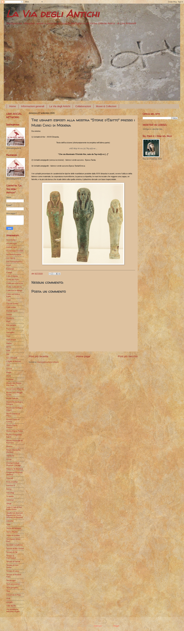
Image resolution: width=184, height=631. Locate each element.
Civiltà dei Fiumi (12, 280)
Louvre (9, 369)
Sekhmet (10, 500)
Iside (8, 351)
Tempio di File (11, 552)
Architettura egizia (13, 254)
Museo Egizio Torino (14, 431)
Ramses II (10, 485)
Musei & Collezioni (106, 106)
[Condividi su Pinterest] (59, 274)
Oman (8, 459)
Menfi (8, 376)
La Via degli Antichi (52, 13)
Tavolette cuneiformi (14, 545)
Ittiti (7, 354)
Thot (8, 591)
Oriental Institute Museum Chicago (13, 464)
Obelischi (10, 456)
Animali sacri (11, 247)
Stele (8, 525)
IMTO (8, 347)
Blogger (116, 626)
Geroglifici (10, 332)
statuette (9, 521)
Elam (8, 322)
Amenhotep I (11, 240)
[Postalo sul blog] (52, 274)
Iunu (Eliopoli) (11, 358)
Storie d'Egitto (12, 532)
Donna (9, 315)
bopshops (98, 626)
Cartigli (9, 273)
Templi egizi (11, 580)
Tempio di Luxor (12, 571)
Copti (8, 300)
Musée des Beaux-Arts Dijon (14, 384)
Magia (8, 372)
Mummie (10, 379)
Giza (8, 336)
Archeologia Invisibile (14, 251)
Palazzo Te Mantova (14, 469)
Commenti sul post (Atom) (48, 362)
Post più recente (38, 356)
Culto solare (11, 307)
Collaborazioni (83, 106)
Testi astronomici (13, 584)
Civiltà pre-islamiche (14, 283)
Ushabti (9, 602)
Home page (83, 356)
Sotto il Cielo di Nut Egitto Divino (14, 508)
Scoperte (10, 496)
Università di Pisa (13, 595)
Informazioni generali (32, 106)
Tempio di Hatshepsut (11, 557)
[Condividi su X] (54, 274)
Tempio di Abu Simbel (15, 549)
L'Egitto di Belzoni (13, 361)
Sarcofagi (10, 493)
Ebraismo (10, 318)
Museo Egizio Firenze (11, 426)
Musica (9, 446)
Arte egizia (10, 258)
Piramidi (9, 478)
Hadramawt (11, 340)
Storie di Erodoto (13, 535)
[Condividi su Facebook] (57, 274)
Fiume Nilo (10, 329)
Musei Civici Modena (14, 389)
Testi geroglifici (12, 588)
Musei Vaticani (12, 398)
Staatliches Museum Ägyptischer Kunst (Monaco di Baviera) (14, 515)
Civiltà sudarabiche (14, 287)
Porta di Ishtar (12, 482)
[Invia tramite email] (50, 274)
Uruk (8, 599)
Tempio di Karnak (13, 562)
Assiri (8, 265)
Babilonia (10, 269)
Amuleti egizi (11, 244)
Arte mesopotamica (14, 262)
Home (12, 106)
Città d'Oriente (12, 276)
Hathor (9, 343)
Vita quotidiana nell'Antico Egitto (13, 610)
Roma (8, 489)
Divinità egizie (12, 311)
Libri (8, 365)
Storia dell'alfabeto (13, 528)
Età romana (11, 325)
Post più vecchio (128, 356)
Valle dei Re (11, 606)
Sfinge (8, 504)
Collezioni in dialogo (14, 291)
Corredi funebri (12, 304)
